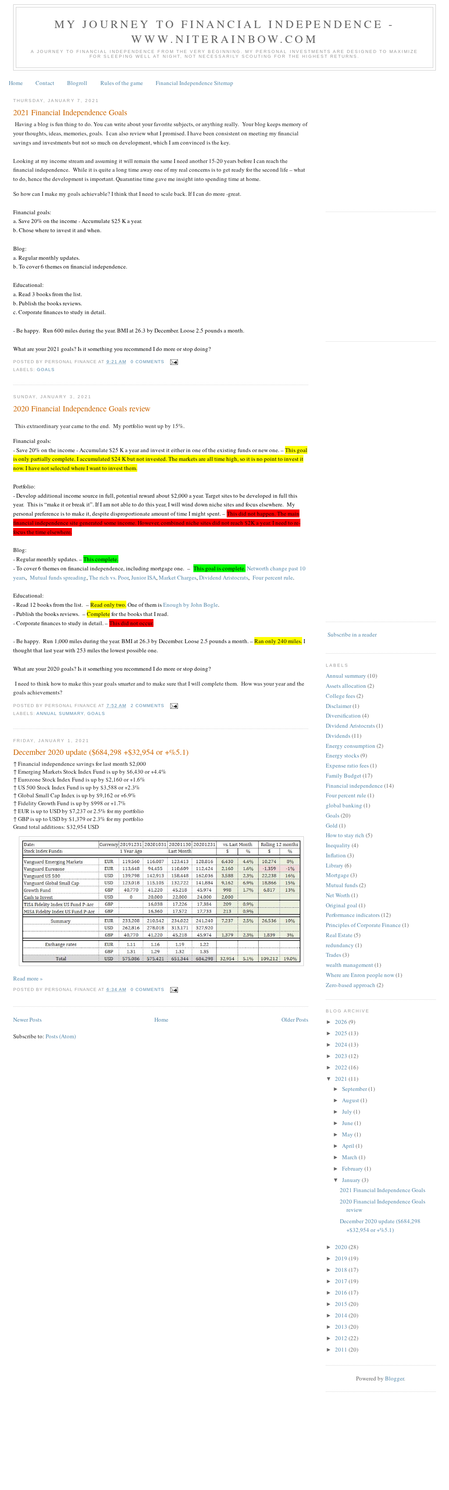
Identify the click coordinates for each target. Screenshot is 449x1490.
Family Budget (343, 775)
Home (16, 83)
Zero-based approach (350, 985)
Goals (46, 369)
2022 (342, 1067)
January (352, 1180)
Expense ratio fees (347, 765)
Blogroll (77, 83)
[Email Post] (173, 361)
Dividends (338, 736)
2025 (342, 1033)
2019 (342, 1258)
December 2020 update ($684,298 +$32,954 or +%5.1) (101, 752)
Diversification (343, 715)
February (353, 1168)
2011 (342, 1349)
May (348, 1134)
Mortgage (337, 875)
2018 (342, 1270)
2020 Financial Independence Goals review (81, 408)
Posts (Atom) (61, 1036)
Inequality (338, 845)
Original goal (341, 905)
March (350, 1157)
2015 (342, 1304)
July (347, 1111)
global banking (344, 805)
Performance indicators (353, 915)
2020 (342, 1247)
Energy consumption (350, 746)
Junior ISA (143, 577)
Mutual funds (342, 885)
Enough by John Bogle (190, 605)
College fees (340, 696)
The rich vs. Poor (108, 577)
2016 (342, 1292)
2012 (342, 1338)
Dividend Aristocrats (223, 577)
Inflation (336, 855)
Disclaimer (338, 706)
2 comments (147, 705)
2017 (342, 1281)
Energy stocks (342, 755)
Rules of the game (121, 83)
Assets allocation (346, 686)
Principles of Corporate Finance (363, 925)
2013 (342, 1327)
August (351, 1100)
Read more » (28, 978)
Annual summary (60, 713)
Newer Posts (27, 1019)
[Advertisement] (387, 146)
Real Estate (339, 935)
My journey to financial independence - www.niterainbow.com (224, 31)
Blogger (394, 1378)
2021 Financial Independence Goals (70, 112)
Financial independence (354, 785)
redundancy (340, 945)
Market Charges (177, 577)
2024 (342, 1044)
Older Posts (295, 1019)
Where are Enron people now (360, 975)
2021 (342, 1079)
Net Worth (338, 895)
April (349, 1146)
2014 (342, 1315)
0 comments (147, 361)
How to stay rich (345, 835)
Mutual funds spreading (58, 577)
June (348, 1123)
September (355, 1089)
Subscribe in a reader (352, 634)
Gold (332, 825)
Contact (45, 83)
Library (334, 865)
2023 (342, 1056)
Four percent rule (273, 577)
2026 (342, 1022)
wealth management (349, 965)
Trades (333, 955)
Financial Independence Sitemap (194, 83)
